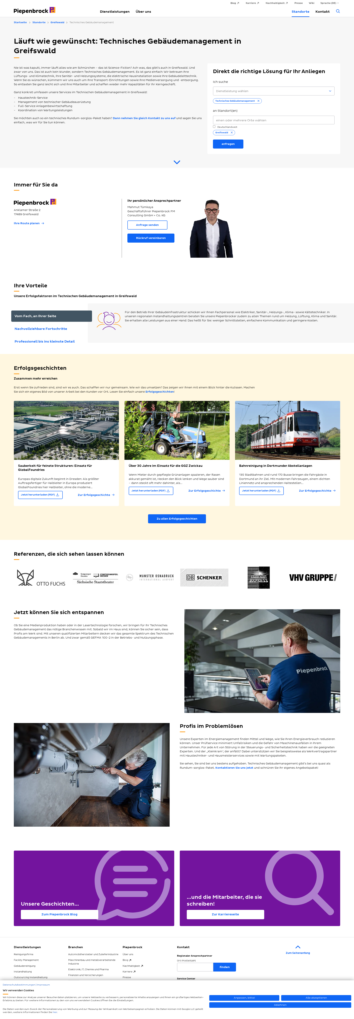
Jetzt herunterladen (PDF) (38, 494)
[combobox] (274, 120)
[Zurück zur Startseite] (52, 8)
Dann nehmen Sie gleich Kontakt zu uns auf (144, 118)
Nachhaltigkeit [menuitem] (275, 3)
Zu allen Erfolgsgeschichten (177, 519)
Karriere (127, 971)
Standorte (300, 12)
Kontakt (322, 12)
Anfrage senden (147, 225)
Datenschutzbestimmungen (19, 984)
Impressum (43, 984)
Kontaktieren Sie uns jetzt (234, 768)
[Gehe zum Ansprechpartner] (177, 164)
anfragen (228, 144)
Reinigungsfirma (23, 954)
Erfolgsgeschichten (159, 392)
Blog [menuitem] (233, 3)
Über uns (143, 12)
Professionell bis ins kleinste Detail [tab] (45, 341)
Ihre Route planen (27, 223)
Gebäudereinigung (24, 966)
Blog (125, 960)
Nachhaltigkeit (131, 966)
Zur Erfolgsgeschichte (94, 495)
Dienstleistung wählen (232, 91)
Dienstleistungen (115, 12)
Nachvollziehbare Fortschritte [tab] (41, 329)
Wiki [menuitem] (311, 3)
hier (55, 1012)
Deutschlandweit (227, 127)
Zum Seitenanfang (298, 953)
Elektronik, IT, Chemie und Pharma (88, 969)
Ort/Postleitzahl (186, 960)
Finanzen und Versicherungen (85, 975)
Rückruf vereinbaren (151, 238)
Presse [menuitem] (298, 3)
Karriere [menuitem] (251, 3)
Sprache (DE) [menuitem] (328, 3)
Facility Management (26, 960)
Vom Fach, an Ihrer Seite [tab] (35, 316)
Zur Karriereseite (225, 914)
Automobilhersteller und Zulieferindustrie (93, 954)
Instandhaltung (23, 971)
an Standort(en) (225, 111)
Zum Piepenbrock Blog (59, 914)
